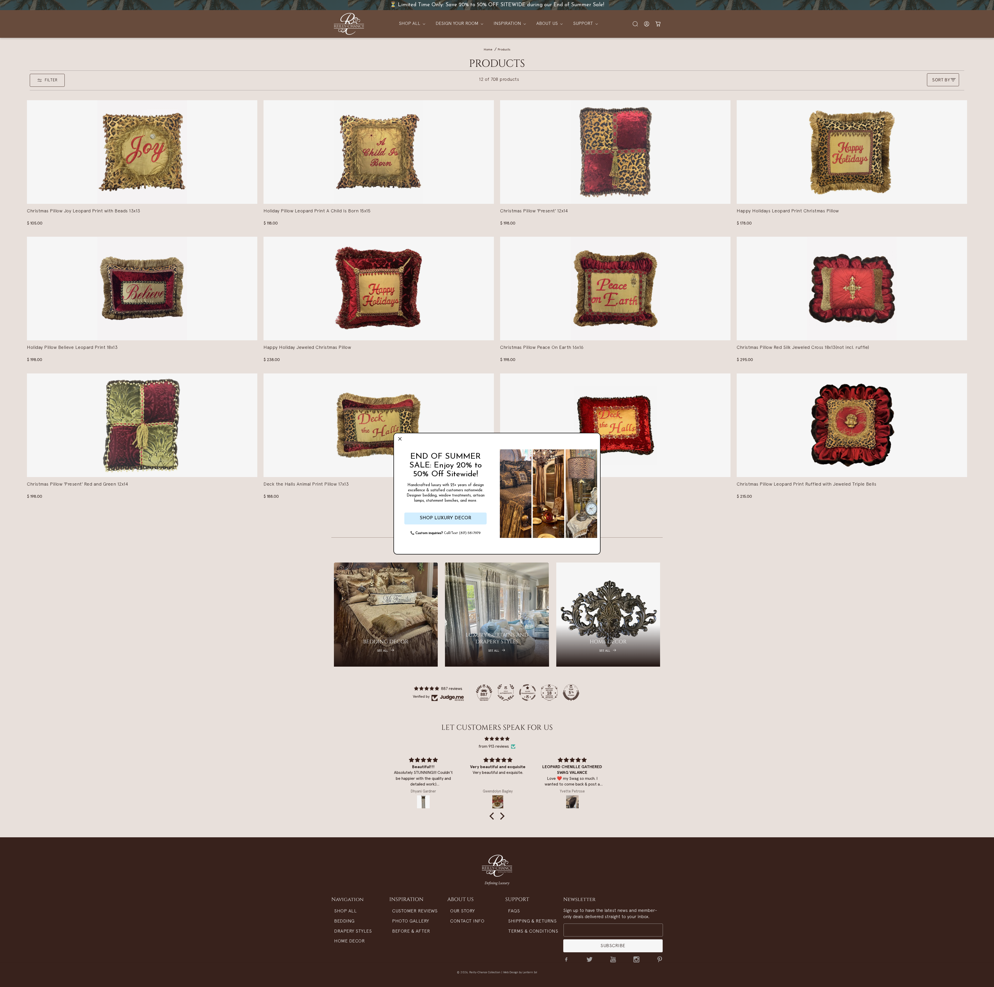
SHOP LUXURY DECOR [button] (445, 518)
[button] (400, 439)
